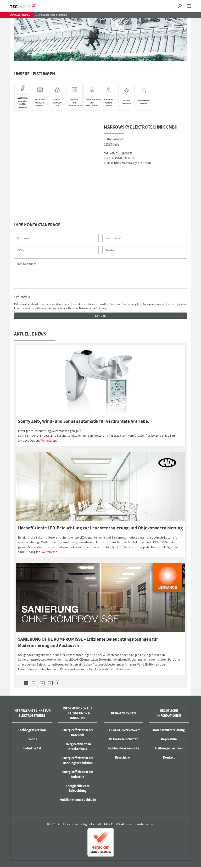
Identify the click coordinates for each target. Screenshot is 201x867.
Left (19, 683)
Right (57, 683)
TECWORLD (27, 6)
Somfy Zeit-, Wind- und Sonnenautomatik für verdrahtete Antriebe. (83, 421)
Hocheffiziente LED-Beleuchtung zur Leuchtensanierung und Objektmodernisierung (100, 528)
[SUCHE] (180, 6)
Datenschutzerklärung (92, 308)
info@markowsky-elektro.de (132, 162)
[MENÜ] (189, 6)
